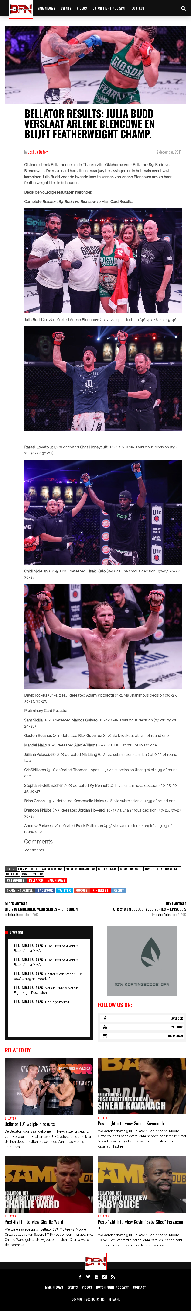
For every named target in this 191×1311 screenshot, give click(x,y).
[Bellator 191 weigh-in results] (49, 1086)
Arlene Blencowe (52, 869)
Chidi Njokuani (107, 869)
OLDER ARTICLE (16, 903)
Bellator (71, 869)
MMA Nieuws (56, 880)
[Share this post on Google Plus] (82, 890)
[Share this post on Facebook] (45, 890)
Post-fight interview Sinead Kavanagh (131, 1123)
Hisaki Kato (172, 869)
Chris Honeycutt (131, 869)
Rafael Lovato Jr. (32, 874)
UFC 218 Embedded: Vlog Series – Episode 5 (149, 909)
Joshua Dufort (38, 152)
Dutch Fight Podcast (109, 8)
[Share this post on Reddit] (118, 890)
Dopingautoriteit (57, 1002)
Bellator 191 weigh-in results (30, 1123)
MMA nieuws (46, 8)
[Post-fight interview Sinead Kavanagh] (142, 1086)
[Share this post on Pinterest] (100, 890)
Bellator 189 (87, 869)
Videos (82, 8)
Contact (137, 8)
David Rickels (154, 869)
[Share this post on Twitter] (64, 890)
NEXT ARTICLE (176, 903)
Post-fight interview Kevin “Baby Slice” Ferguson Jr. (140, 1224)
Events (66, 8)
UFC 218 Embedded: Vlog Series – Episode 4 (41, 909)
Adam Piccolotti (29, 869)
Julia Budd (12, 874)
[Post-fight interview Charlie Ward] (49, 1184)
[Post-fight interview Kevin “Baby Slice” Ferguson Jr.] (142, 1184)
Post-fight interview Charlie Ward (34, 1221)
